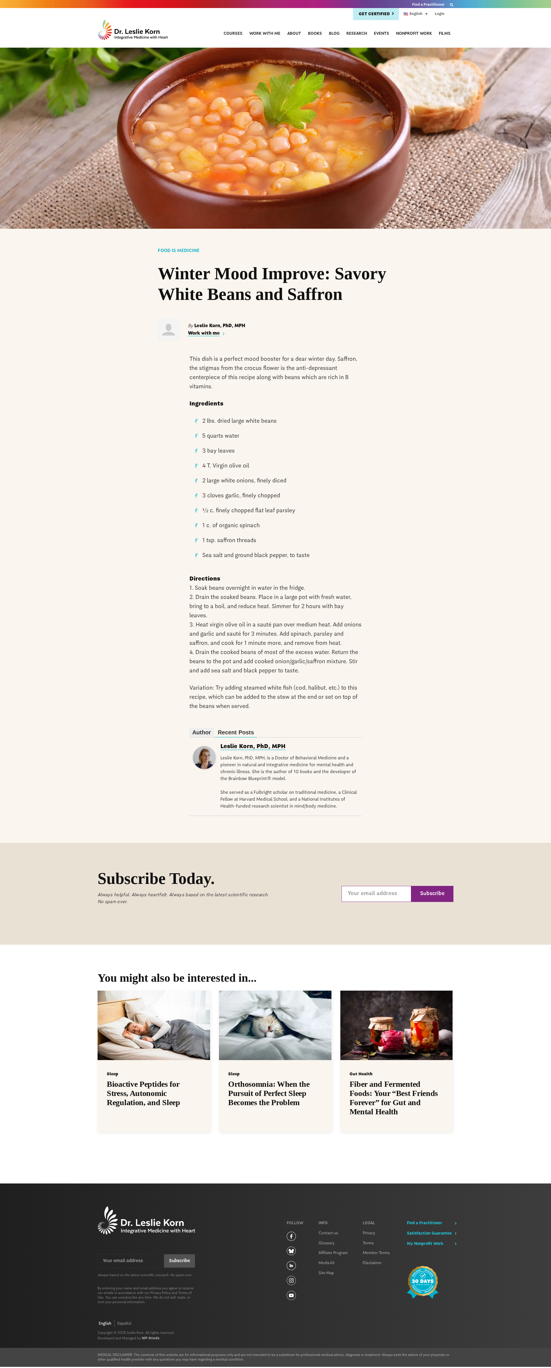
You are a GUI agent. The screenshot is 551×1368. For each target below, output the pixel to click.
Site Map (326, 1273)
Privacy (369, 1233)
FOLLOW (295, 1223)
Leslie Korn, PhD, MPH (253, 747)
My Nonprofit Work (425, 1244)
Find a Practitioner (428, 5)
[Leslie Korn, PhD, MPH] (204, 767)
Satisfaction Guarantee (429, 1233)
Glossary (327, 1243)
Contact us (328, 1233)
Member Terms (376, 1253)
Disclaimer (372, 1263)
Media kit (327, 1263)
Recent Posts (236, 732)
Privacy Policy (160, 1293)
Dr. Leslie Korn (133, 31)
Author (201, 732)
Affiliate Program (333, 1253)
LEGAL (369, 1223)
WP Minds (151, 1338)
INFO (323, 1223)
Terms (368, 1243)
